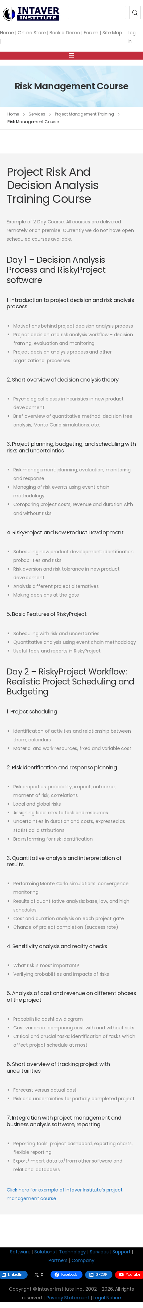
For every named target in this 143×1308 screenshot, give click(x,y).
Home (7, 32)
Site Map (112, 32)
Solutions (44, 1251)
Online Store (32, 32)
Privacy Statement (68, 1297)
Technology (72, 1251)
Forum (91, 32)
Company (83, 1260)
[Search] (135, 12)
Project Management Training (84, 114)
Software (20, 1251)
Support (121, 1251)
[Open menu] (71, 56)
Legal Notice (107, 1297)
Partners (58, 1260)
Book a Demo (65, 32)
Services (37, 114)
